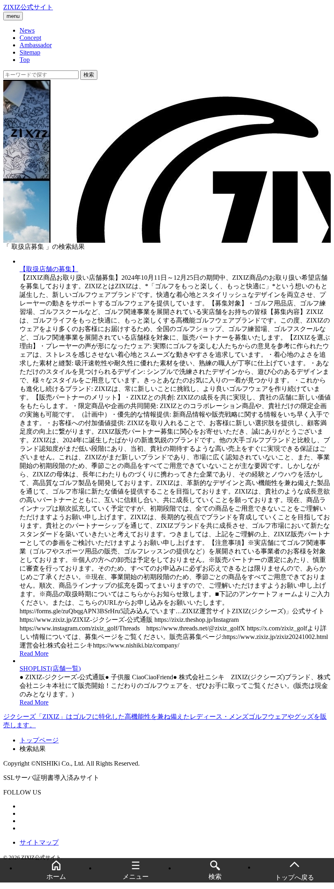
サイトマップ (39, 842)
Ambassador (36, 45)
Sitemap (30, 52)
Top (25, 59)
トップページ (39, 740)
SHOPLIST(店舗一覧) (50, 668)
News (27, 30)
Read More (34, 653)
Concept (30, 37)
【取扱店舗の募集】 (49, 269)
